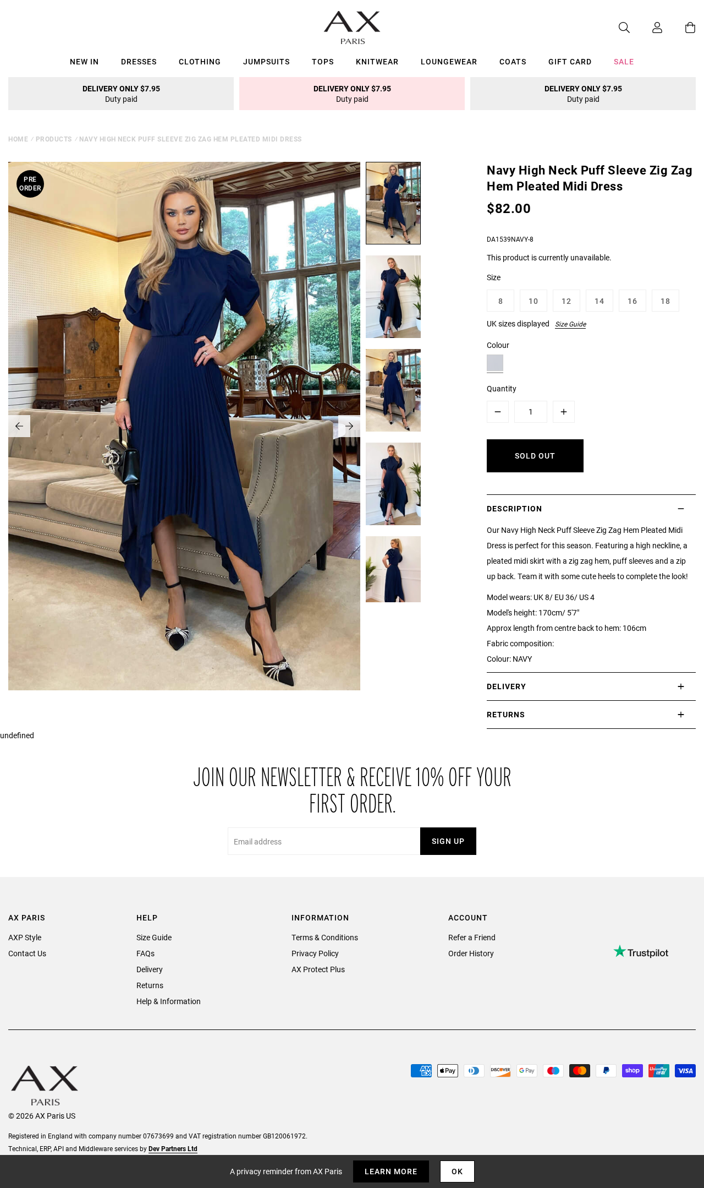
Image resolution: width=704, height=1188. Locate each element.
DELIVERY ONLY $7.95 (121, 93)
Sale (624, 61)
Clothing (200, 61)
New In (84, 61)
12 (566, 301)
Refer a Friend (472, 937)
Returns (149, 985)
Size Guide (570, 323)
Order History (471, 953)
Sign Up (448, 841)
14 (599, 301)
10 (533, 301)
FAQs (145, 953)
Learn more (391, 1171)
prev (19, 426)
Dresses (139, 61)
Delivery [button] (506, 686)
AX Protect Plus (318, 969)
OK (457, 1171)
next (349, 426)
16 (632, 301)
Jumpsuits (266, 61)
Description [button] (514, 508)
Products (54, 138)
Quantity (501, 388)
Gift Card (570, 61)
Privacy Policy (315, 953)
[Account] (646, 27)
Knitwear (377, 61)
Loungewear (449, 61)
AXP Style (24, 937)
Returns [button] (506, 714)
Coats (512, 61)
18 (665, 301)
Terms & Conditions (325, 937)
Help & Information (168, 1001)
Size (494, 277)
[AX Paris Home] (352, 27)
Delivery (149, 969)
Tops (323, 61)
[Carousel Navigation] (184, 426)
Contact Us (27, 953)
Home (18, 138)
